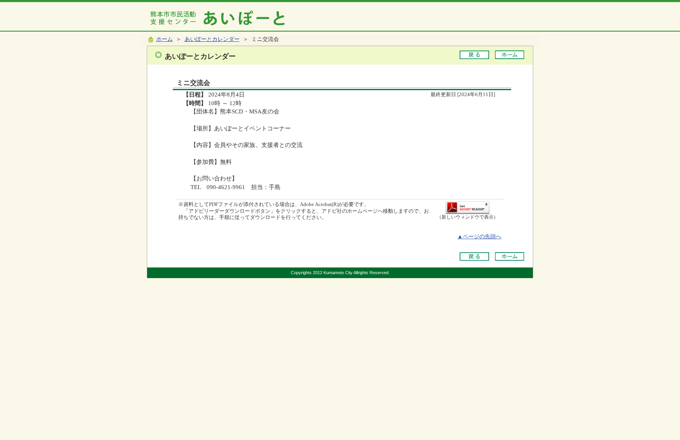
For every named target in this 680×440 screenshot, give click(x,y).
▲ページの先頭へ (479, 236)
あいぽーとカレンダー (212, 39)
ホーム (164, 39)
